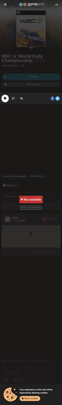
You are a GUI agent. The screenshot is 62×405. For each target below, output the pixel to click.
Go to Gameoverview (31, 208)
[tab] (5, 98)
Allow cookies (31, 398)
